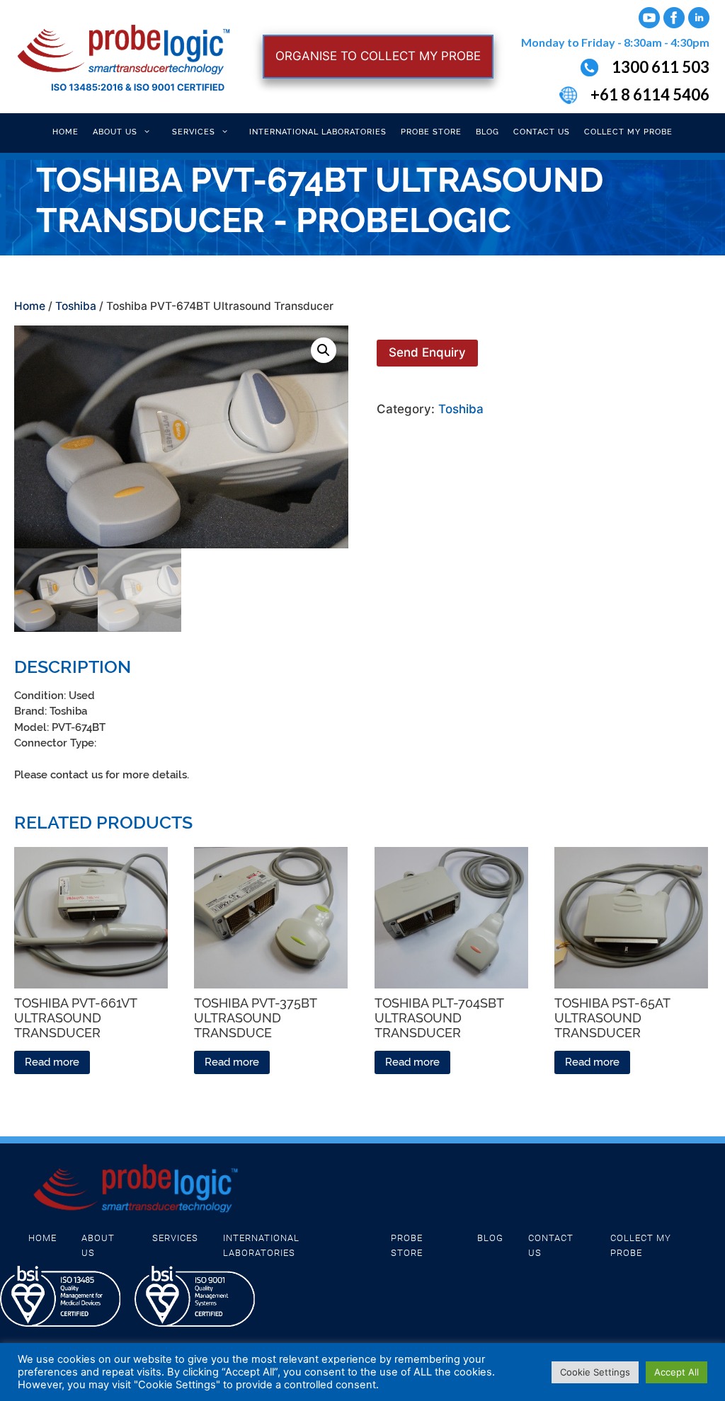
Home (65, 132)
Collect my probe (628, 132)
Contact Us (541, 132)
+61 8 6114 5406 (649, 94)
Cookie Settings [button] (595, 1372)
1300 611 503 (660, 66)
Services (193, 132)
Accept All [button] (676, 1372)
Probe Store (431, 132)
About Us (115, 132)
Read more (52, 1062)
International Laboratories (318, 132)
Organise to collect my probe (378, 56)
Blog (487, 132)
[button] (323, 350)
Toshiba (75, 306)
